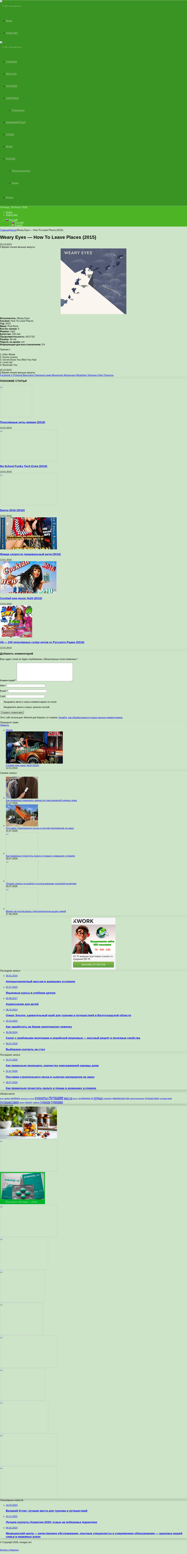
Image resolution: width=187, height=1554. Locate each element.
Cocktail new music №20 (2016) (21, 598)
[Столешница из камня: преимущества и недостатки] (24, 1268)
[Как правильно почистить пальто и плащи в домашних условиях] (22, 853)
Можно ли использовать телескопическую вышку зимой (36, 911)
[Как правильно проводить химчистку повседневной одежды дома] (22, 798)
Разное (10, 159)
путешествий (166, 1098)
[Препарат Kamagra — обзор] (22, 1203)
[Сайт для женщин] (11, 6)
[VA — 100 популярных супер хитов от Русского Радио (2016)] (16, 636)
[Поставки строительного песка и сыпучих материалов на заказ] (22, 825)
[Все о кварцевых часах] (22, 1399)
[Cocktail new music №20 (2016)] (28, 592)
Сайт (2, 696)
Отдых (10, 134)
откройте (107, 1098)
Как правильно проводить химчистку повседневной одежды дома (41, 800)
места (68, 1098)
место (75, 1099)
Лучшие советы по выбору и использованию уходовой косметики (41, 883)
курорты (41, 1098)
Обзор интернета (21, 171)
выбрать (15, 1098)
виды (2, 1098)
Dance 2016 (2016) (12, 510)
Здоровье (12, 98)
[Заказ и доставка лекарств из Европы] (28, 1138)
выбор (7, 1098)
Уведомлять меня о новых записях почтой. (27, 707)
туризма (57, 1102)
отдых (98, 1098)
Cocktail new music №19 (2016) (22, 765)
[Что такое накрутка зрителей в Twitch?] (28, 1367)
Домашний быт (16, 122)
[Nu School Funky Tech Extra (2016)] (28, 460)
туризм (45, 1102)
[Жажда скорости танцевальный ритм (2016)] (28, 548)
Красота (11, 74)
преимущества (120, 1098)
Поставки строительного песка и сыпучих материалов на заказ (40, 828)
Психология (18, 110)
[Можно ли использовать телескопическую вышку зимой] (22, 908)
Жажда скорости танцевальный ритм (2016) (30, 554)
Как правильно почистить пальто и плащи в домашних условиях (40, 856)
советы (36, 1102)
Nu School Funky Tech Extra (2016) (23, 466)
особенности (86, 1098)
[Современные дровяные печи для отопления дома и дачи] (21, 1334)
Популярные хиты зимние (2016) (22, 422)
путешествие (152, 1098)
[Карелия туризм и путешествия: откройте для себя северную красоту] (28, 1497)
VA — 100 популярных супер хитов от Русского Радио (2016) (42, 642)
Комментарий (8, 680)
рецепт (28, 1102)
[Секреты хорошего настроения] (22, 1301)
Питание (11, 86)
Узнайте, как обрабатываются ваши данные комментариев (90, 717)
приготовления (137, 1098)
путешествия (9, 1102)
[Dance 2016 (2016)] (28, 504)
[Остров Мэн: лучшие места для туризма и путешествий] (28, 1236)
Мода (9, 146)
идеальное (25, 1098)
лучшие (55, 1097)
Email (3, 691)
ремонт (22, 1102)
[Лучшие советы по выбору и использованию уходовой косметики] (22, 881)
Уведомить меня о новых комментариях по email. (30, 702)
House (15, 183)
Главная (4, 230)
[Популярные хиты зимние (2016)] (16, 416)
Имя (3, 685)
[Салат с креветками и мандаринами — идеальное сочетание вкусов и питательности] (28, 1170)
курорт (31, 1098)
